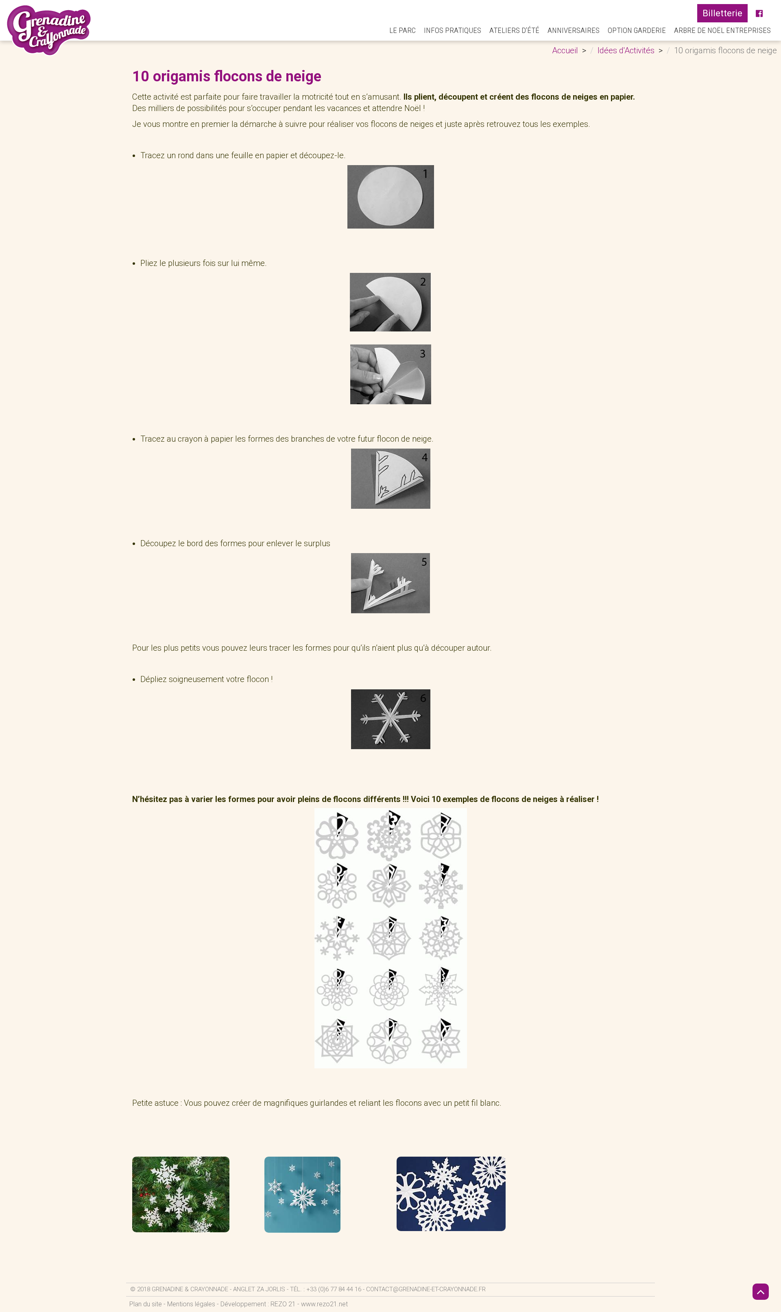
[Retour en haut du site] (761, 1292)
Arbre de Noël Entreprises (722, 30)
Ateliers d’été (514, 30)
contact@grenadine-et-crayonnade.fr (426, 1289)
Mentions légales (191, 1304)
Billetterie (722, 13)
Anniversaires (574, 30)
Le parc (402, 30)
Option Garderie (637, 30)
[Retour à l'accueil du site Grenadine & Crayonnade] (49, 30)
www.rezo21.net (324, 1304)
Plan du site (145, 1304)
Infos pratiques (452, 30)
